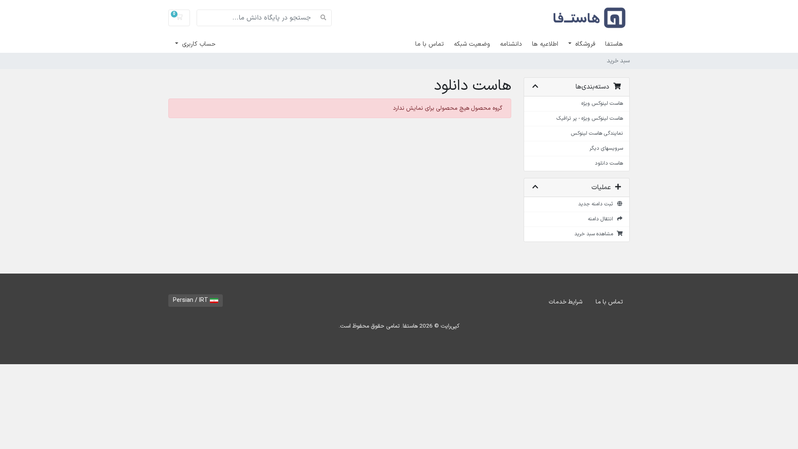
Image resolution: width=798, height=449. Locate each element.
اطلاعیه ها (545, 44)
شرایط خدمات (565, 302)
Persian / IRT (191, 300)
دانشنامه (511, 44)
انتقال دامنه (602, 219)
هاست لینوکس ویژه (602, 103)
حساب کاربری (198, 44)
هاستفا (614, 44)
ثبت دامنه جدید (597, 204)
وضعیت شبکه (472, 44)
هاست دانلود (609, 163)
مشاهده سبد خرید (595, 234)
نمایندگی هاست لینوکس (597, 133)
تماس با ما (429, 44)
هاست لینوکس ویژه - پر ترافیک (590, 118)
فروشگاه (584, 44)
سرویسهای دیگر (606, 148)
